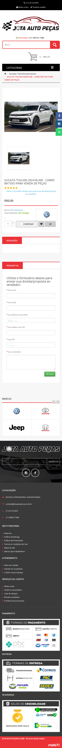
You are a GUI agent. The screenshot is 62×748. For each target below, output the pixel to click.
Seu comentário (14, 352)
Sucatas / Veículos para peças (22, 73)
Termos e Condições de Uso (16, 544)
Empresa (8, 533)
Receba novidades (11, 597)
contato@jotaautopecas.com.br (19, 504)
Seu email (12, 302)
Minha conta (9, 586)
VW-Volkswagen (16, 210)
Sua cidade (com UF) (16, 327)
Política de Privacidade (13, 540)
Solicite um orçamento (13, 569)
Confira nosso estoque (13, 572)
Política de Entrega (11, 537)
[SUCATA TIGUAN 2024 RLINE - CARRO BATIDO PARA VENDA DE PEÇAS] (18, 158)
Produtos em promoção (14, 601)
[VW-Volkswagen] (47, 215)
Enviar (50, 374)
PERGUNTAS (12, 265)
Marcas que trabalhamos (14, 551)
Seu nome (12, 290)
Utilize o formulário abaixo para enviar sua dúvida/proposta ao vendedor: (31, 192)
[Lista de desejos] (41, 224)
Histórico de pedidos (13, 590)
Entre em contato (11, 565)
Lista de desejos (11, 593)
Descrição (12, 240)
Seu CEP (11, 339)
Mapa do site (9, 548)
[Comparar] (50, 224)
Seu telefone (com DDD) (18, 315)
